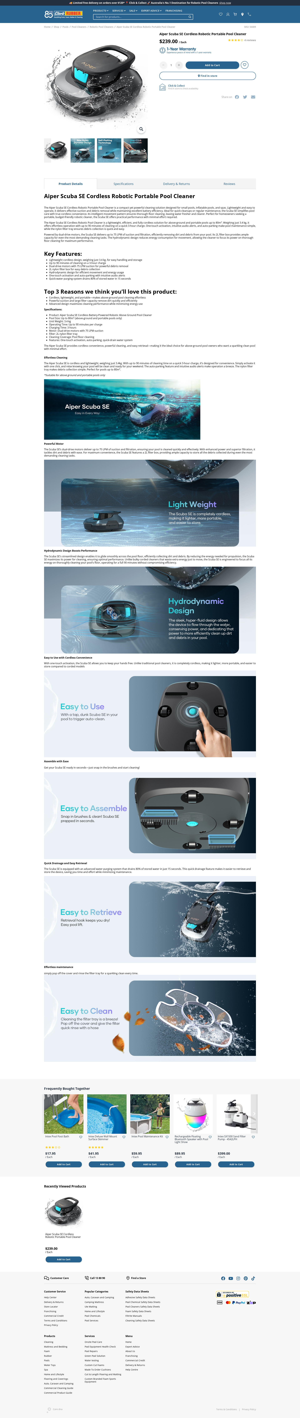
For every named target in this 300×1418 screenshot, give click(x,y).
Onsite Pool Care (93, 1341)
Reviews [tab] (229, 184)
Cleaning (48, 1341)
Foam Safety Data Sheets (138, 1311)
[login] (228, 14)
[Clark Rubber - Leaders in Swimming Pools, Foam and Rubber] (63, 14)
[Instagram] (238, 1278)
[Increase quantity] (179, 65)
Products (99, 10)
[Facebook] (237, 97)
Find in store (208, 76)
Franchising (173, 10)
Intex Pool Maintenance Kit (147, 1136)
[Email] (253, 97)
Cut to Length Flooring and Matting (103, 1374)
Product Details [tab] (71, 184)
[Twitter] (245, 97)
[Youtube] (230, 1278)
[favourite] (221, 14)
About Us (130, 1351)
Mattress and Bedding (55, 1346)
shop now (225, 3)
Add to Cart (212, 65)
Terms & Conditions (226, 1409)
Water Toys (50, 1365)
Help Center (50, 1297)
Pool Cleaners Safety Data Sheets (142, 1306)
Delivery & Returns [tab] (176, 184)
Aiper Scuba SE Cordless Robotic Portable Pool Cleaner (63, 1235)
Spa (46, 1369)
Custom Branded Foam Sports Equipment (100, 1380)
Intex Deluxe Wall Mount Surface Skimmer (102, 1138)
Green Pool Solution (95, 1355)
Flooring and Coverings (56, 1378)
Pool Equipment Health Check (100, 1346)
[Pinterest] (245, 1278)
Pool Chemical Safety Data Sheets (142, 1302)
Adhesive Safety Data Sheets (140, 1297)
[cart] (235, 14)
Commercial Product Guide (58, 1392)
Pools (47, 1360)
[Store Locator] (243, 14)
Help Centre (131, 1369)
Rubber (48, 1355)
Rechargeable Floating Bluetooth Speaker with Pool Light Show (191, 1139)
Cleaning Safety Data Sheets (140, 1320)
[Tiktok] (253, 1278)
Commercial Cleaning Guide (58, 1388)
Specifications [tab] (124, 184)
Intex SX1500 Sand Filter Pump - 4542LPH (232, 1138)
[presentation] (47, 150)
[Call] (250, 14)
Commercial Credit (54, 1315)
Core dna (56, 1409)
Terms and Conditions (55, 1320)
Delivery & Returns (54, 1302)
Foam (47, 1351)
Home (128, 1341)
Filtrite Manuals (133, 1315)
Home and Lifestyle (95, 1311)
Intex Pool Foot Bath (57, 1136)
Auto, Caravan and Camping (99, 1297)
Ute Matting (91, 1306)
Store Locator (51, 1306)
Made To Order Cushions (98, 1369)
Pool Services (91, 1320)
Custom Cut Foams (94, 1365)
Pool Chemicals (92, 1315)
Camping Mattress (94, 1302)
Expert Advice (150, 10)
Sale (132, 10)
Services (117, 10)
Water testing (92, 1360)
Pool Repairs (91, 1351)
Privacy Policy (51, 1325)
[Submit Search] (189, 16)
